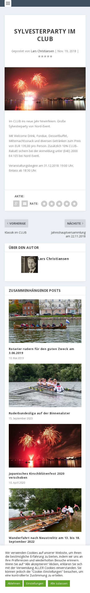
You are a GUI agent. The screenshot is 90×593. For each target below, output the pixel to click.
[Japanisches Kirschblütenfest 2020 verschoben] (45, 446)
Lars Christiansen (42, 51)
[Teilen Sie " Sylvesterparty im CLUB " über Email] (25, 203)
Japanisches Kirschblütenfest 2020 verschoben (36, 475)
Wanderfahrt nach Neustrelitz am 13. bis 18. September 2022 (44, 540)
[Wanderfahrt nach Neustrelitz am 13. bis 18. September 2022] (45, 510)
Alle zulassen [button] (58, 583)
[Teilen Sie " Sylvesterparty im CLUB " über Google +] (16, 203)
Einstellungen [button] (34, 583)
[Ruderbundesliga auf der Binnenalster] (45, 385)
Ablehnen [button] (14, 583)
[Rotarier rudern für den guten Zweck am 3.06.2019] (45, 321)
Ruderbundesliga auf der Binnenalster (39, 413)
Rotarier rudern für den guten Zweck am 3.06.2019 (41, 351)
